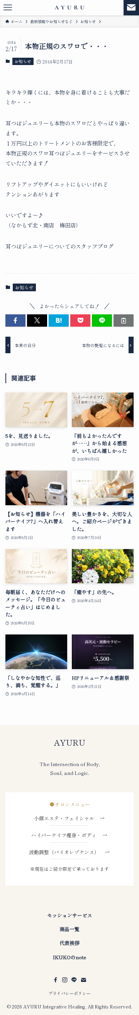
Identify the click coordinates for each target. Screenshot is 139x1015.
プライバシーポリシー (69, 993)
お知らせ (22, 61)
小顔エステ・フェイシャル (66, 818)
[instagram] (64, 980)
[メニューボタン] (7, 7)
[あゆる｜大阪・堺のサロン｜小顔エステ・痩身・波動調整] (69, 7)
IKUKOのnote (69, 957)
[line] (74, 980)
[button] (15, 320)
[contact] (83, 980)
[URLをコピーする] (124, 320)
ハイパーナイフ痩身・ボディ (66, 835)
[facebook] (55, 980)
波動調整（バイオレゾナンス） (64, 852)
